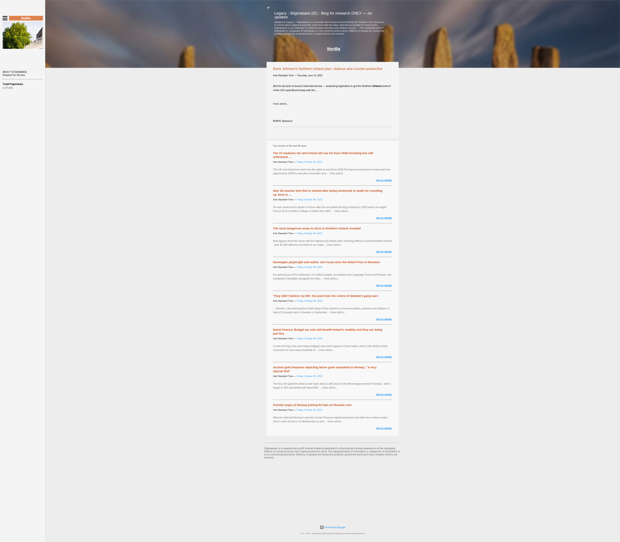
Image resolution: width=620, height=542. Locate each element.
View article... (280, 103)
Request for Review (14, 75)
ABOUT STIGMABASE (15, 72)
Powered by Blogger (335, 527)
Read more (384, 180)
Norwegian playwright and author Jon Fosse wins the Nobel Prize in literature (326, 262)
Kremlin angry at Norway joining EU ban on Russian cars (312, 405)
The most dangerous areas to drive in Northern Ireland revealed (317, 228)
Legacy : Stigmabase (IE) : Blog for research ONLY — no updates (323, 15)
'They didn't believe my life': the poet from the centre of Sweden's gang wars (325, 296)
